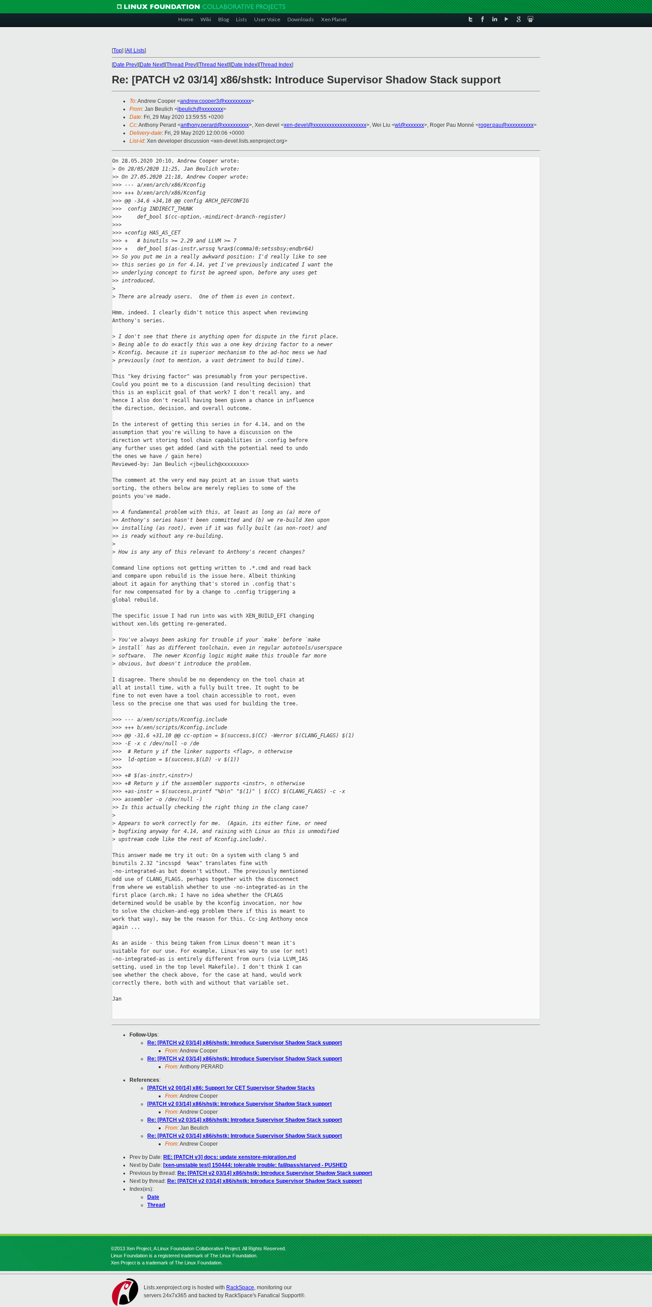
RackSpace (240, 1287)
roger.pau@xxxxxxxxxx (506, 125)
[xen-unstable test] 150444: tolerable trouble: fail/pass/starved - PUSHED (255, 1165)
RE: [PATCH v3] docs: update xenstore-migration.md (229, 1157)
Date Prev (125, 65)
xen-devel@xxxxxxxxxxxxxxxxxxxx (325, 125)
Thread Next (213, 65)
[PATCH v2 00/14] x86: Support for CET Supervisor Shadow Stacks (231, 1088)
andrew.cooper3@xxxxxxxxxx (215, 101)
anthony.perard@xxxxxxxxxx (215, 125)
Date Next (152, 65)
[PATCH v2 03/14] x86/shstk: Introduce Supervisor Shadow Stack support (239, 1104)
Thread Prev (181, 65)
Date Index (244, 65)
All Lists (135, 50)
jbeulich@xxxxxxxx (200, 109)
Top (117, 50)
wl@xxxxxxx (409, 125)
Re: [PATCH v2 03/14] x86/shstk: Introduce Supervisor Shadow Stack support (244, 1043)
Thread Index (276, 65)
